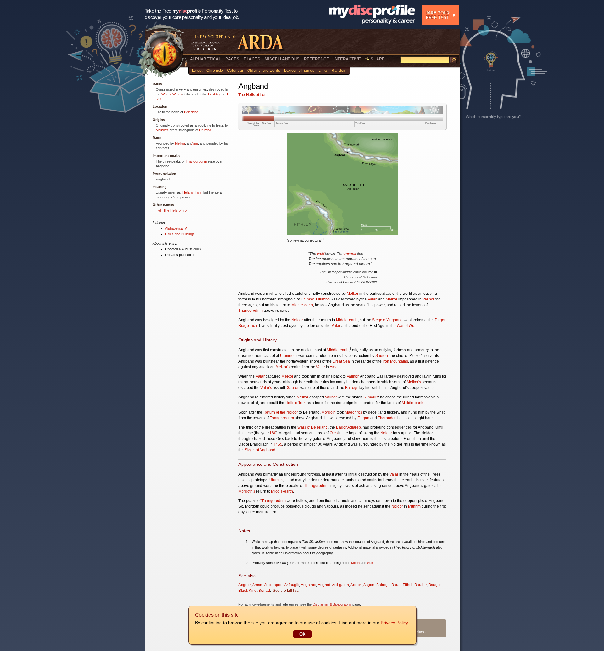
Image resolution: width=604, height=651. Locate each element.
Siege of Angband (387, 320)
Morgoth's (246, 491)
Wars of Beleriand (312, 427)
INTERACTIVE (347, 59)
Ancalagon (273, 585)
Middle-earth (302, 305)
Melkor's (162, 130)
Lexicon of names (299, 70)
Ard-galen (340, 585)
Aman (335, 367)
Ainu (194, 143)
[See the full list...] (286, 590)
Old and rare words (263, 70)
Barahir (420, 585)
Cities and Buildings (180, 234)
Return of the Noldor (280, 412)
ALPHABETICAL (205, 59)
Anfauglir (291, 585)
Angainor (308, 585)
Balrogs (351, 387)
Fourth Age (430, 123)
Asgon (368, 585)
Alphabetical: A (176, 228)
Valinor (428, 299)
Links (322, 70)
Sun (370, 563)
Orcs (334, 433)
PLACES (252, 59)
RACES (232, 59)
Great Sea (341, 361)
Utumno (205, 130)
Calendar (235, 70)
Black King (247, 590)
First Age (214, 94)
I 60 (273, 433)
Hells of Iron (191, 192)
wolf (320, 254)
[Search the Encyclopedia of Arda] (453, 60)
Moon (355, 563)
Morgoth (329, 412)
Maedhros (353, 412)
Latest (197, 70)
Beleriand (191, 112)
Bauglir (434, 585)
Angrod (324, 585)
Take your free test (437, 15)
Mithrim (414, 506)
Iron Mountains (395, 361)
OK (302, 634)
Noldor (297, 320)
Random (339, 70)
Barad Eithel (401, 585)
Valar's (266, 387)
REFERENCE (316, 59)
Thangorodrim (196, 161)
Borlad (264, 590)
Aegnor (244, 585)
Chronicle (214, 70)
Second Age (282, 123)
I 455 (278, 444)
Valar (372, 299)
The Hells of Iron (175, 210)
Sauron (381, 355)
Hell (158, 210)
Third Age (360, 123)
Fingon (363, 418)
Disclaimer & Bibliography (332, 604)
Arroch (356, 585)
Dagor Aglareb (348, 427)
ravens (350, 254)
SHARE (377, 59)
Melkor (180, 143)
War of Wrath (171, 94)
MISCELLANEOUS (282, 59)
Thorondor (386, 418)
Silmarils (370, 397)
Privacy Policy (394, 622)
